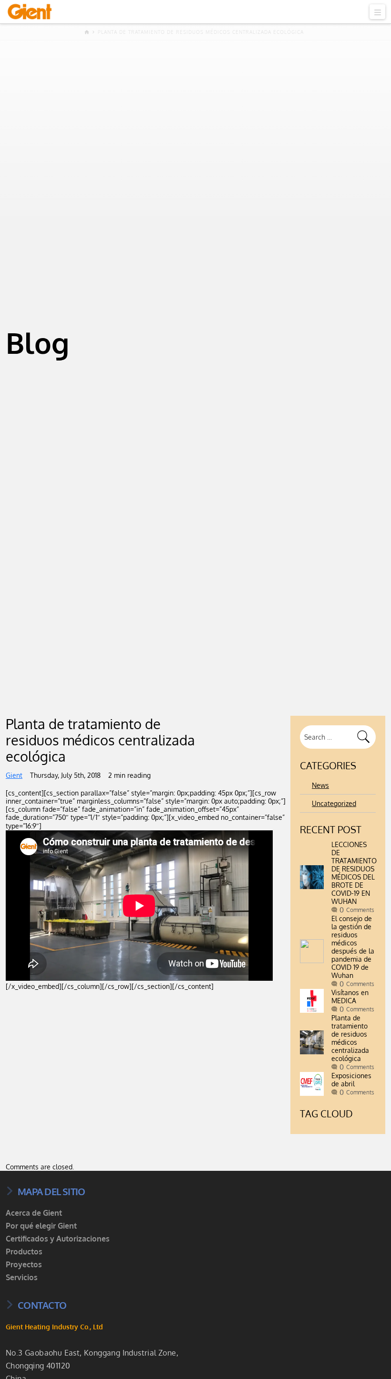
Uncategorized (334, 803)
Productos (24, 1251)
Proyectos (24, 1264)
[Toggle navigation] (377, 11)
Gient (14, 775)
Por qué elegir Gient (41, 1225)
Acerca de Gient (34, 1213)
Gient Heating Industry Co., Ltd (54, 1327)
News (320, 785)
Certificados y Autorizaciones (58, 1238)
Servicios (22, 1277)
